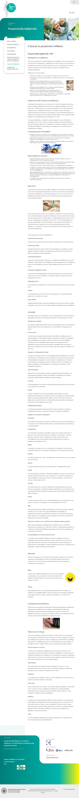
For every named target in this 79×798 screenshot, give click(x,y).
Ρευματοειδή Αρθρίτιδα (22, 28)
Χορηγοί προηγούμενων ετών (12, 749)
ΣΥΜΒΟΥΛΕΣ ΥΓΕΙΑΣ (11, 24)
